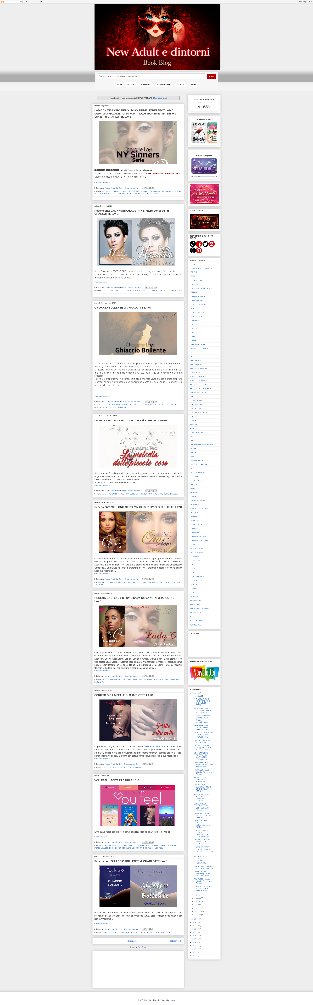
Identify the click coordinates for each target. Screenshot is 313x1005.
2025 (194, 919)
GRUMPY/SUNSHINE (198, 392)
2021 (194, 932)
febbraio (198, 911)
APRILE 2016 (117, 846)
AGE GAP (193, 272)
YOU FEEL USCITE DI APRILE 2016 (116, 780)
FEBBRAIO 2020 (172, 405)
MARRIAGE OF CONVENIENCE (202, 444)
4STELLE (105, 291)
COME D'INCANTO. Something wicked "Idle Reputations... (202, 874)
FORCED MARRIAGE (198, 376)
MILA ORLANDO (107, 848)
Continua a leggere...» (102, 183)
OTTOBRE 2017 (139, 194)
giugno (197, 898)
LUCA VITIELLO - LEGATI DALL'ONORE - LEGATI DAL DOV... (202, 833)
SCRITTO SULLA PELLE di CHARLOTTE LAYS (123, 695)
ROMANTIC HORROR (198, 537)
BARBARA (113, 582)
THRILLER (194, 593)
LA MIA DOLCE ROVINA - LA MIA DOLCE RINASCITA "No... (203, 735)
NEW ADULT (195, 493)
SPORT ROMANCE (197, 577)
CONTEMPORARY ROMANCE (138, 191)
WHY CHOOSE (195, 601)
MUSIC (192, 468)
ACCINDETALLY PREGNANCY (201, 268)
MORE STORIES (100, 407)
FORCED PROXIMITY (198, 380)
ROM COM (194, 529)
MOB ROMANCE (196, 461)
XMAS (192, 617)
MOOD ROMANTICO (139, 848)
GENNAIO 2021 (168, 191)
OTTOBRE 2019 (152, 194)
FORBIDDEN (195, 372)
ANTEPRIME (106, 191)
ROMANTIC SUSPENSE (199, 541)
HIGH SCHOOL (196, 408)
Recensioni (131, 85)
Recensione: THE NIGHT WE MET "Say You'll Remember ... (203, 765)
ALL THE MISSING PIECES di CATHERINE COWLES (201, 797)
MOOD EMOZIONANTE (122, 848)
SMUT (192, 565)
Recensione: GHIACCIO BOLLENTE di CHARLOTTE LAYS (130, 861)
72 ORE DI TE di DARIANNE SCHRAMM (200, 779)
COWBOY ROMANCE (198, 304)
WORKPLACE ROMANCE (117, 407)
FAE (191, 356)
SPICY (192, 569)
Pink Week (180, 85)
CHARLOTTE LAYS (119, 191)
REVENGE (194, 521)
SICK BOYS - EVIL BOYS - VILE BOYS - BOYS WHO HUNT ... (203, 710)
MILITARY (194, 448)
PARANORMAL (195, 505)
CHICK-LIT (194, 284)
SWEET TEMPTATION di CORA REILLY (202, 741)
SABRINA (162, 291)
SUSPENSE (194, 589)
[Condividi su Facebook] (150, 188)
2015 (194, 952)
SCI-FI (192, 545)
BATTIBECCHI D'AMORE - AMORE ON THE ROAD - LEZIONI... (202, 788)
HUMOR (193, 420)
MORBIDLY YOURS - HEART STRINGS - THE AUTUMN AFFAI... (202, 702)
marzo (197, 908)
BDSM (192, 276)
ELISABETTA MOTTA (145, 846)
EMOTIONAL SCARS (198, 344)
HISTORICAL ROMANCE (199, 412)
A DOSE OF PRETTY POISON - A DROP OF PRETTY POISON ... (203, 850)
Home (119, 85)
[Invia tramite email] (143, 188)
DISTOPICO (194, 328)
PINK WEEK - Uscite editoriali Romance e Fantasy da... (203, 772)
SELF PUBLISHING (174, 291)
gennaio (198, 915)
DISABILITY (194, 320)
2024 (194, 922)
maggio (198, 901)
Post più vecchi (175, 941)
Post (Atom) (142, 947)
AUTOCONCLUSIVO (119, 405)
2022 (194, 929)
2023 (194, 926)
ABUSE (192, 264)
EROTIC (120, 767)
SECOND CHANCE (197, 549)
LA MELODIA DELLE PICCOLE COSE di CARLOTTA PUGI (130, 420)
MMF (192, 456)
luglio (197, 895)
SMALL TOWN (195, 561)
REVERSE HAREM (197, 525)
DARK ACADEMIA (197, 312)
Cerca (211, 76)
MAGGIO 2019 (127, 194)
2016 (194, 949)
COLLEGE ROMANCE (198, 296)
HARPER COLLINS (114, 194)
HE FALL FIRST (196, 400)
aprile (197, 905)
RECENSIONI (153, 291)
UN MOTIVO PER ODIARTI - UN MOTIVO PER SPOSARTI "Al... (201, 756)
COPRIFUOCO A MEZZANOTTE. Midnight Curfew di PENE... (202, 824)
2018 (194, 942)
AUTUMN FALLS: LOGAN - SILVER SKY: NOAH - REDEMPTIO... (201, 860)
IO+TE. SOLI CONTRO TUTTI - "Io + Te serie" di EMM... (203, 888)
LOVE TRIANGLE (196, 432)
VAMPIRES (194, 597)
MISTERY (193, 452)
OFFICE (193, 497)
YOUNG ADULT (196, 625)
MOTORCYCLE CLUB (198, 465)
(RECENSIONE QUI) (155, 746)
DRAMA (193, 340)
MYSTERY (194, 477)
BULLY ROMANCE (197, 280)
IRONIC (97, 848)
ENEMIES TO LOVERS (199, 348)
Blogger (172, 1000)
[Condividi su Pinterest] (152, 188)
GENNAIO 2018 (155, 191)
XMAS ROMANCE (197, 621)
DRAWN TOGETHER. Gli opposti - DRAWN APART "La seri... (203, 748)
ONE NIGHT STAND (197, 501)
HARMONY (103, 194)
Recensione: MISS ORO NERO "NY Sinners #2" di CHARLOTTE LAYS (138, 507)
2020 (194, 936)
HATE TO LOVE (196, 396)
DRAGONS (194, 336)
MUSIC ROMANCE (197, 472)
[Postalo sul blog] (145, 188)
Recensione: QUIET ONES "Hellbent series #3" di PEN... (202, 727)
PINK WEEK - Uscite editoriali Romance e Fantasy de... (203, 881)
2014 (194, 956)
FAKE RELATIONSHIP (198, 368)
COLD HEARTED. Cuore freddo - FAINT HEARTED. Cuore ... (203, 842)
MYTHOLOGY (195, 481)
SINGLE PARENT (196, 553)
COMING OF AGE (197, 300)
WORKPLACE (195, 605)
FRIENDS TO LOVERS (198, 384)
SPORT (193, 573)
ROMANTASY (195, 533)
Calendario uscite (164, 85)
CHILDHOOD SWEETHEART (201, 288)
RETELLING (194, 517)
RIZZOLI (138, 767)
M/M (191, 436)
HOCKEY (193, 416)
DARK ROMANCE (197, 316)
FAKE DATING (195, 360)
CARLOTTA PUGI (118, 494)
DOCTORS (194, 332)
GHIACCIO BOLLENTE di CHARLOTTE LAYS (122, 307)
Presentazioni (146, 85)
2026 (194, 693)
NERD (192, 488)
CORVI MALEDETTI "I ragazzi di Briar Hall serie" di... (202, 815)
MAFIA (192, 440)
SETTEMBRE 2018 (171, 494)
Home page (132, 941)
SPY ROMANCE (196, 581)
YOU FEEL (146, 767)
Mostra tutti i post (160, 98)
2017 (194, 946)
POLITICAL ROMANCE (199, 509)
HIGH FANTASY (196, 404)
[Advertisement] (138, 969)
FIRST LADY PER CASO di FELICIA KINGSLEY (203, 867)
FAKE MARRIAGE (197, 364)
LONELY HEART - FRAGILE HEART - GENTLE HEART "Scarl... (202, 807)
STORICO (194, 585)
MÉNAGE (193, 485)
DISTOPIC (194, 324)
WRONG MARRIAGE (198, 613)
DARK (192, 308)
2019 (194, 939)
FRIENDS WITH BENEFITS (200, 388)
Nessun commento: (131, 188)
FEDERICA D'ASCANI (169, 846)
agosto (197, 696)
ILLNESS (193, 424)
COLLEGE (194, 292)
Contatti (193, 85)
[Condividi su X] (147, 188)
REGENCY (194, 513)
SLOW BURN (195, 557)
